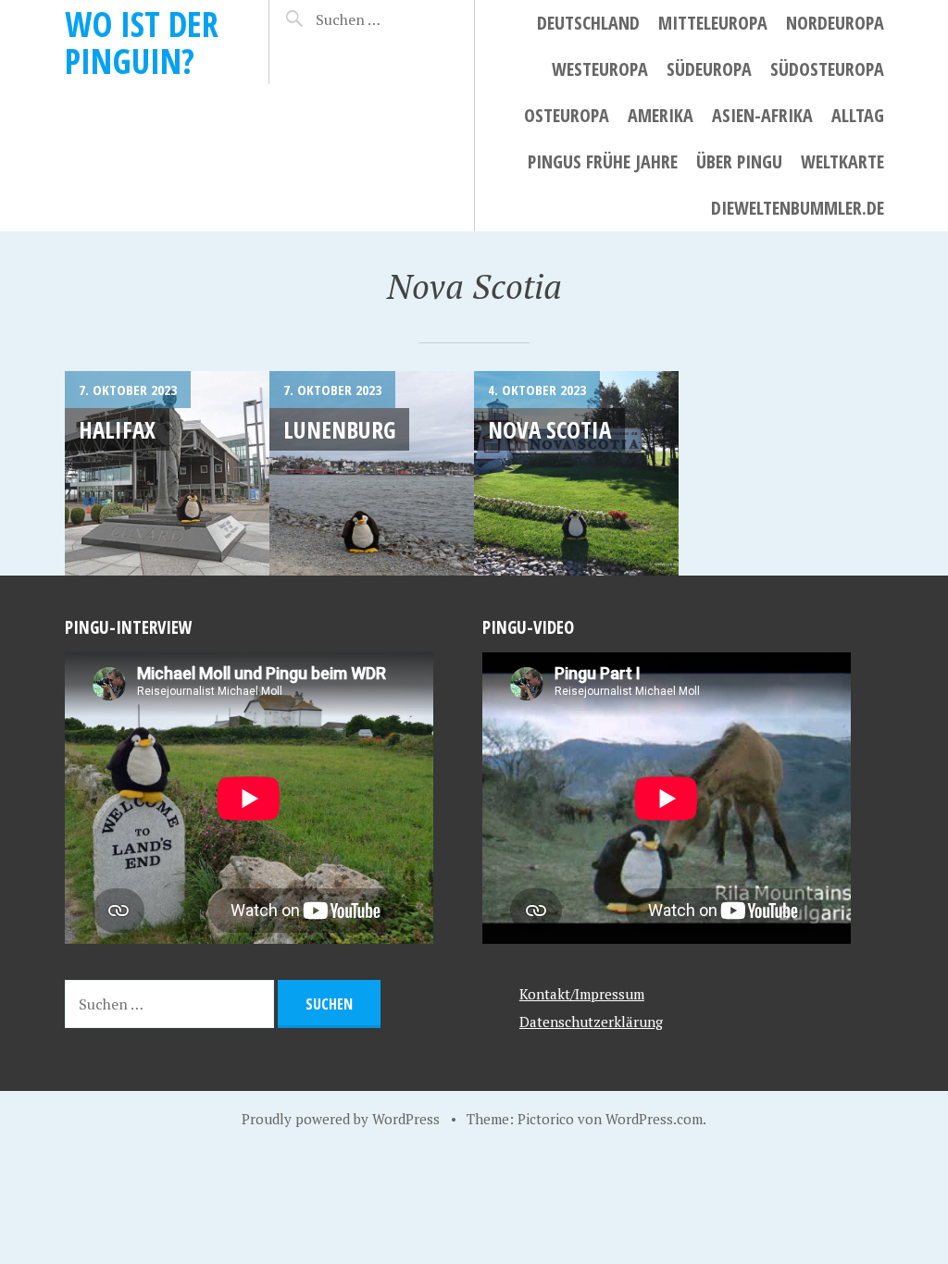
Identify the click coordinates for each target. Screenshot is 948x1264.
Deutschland (588, 22)
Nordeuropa (835, 22)
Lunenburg (339, 429)
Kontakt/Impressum (581, 994)
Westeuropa (600, 68)
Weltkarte (842, 161)
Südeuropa (709, 68)
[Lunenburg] (371, 473)
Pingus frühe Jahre (603, 161)
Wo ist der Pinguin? (141, 42)
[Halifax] (167, 473)
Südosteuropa (827, 68)
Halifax (117, 429)
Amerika (660, 115)
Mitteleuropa (712, 22)
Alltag (857, 115)
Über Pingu (739, 161)
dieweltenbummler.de (797, 207)
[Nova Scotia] (576, 473)
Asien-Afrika (762, 115)
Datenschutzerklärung (591, 1021)
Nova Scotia (549, 429)
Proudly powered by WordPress (341, 1118)
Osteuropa (566, 115)
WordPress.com (654, 1118)
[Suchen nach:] (378, 19)
